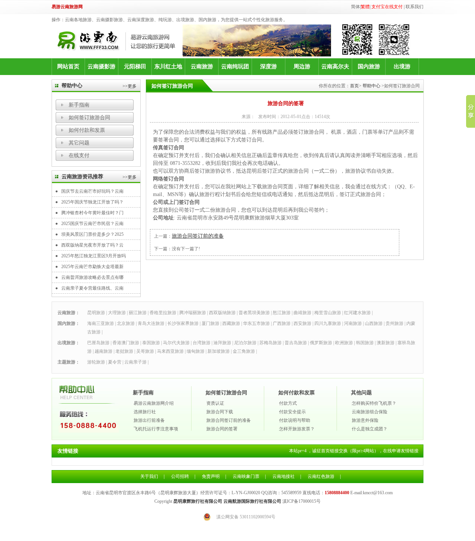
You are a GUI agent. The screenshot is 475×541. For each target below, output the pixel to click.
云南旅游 (202, 66)
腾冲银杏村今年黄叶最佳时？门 (92, 212)
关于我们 (149, 476)
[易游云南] (120, 40)
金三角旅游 (244, 351)
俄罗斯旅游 (321, 342)
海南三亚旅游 (100, 323)
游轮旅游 (96, 362)
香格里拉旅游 (163, 312)
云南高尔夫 (335, 66)
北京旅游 (126, 323)
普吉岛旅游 (296, 342)
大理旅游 (117, 312)
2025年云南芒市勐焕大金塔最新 (92, 266)
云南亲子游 (135, 362)
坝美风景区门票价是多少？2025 (92, 234)
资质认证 (215, 403)
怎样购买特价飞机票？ (374, 403)
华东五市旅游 (256, 323)
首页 (354, 85)
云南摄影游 (101, 66)
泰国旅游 (151, 342)
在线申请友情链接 (401, 450)
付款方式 (288, 403)
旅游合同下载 (219, 411)
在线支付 (79, 155)
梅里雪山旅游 (327, 312)
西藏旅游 (231, 323)
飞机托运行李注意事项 (156, 428)
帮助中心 (371, 85)
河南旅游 (353, 323)
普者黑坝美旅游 (254, 312)
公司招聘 (180, 476)
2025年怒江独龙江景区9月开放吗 (93, 255)
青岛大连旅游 (151, 323)
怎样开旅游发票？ (297, 428)
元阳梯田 (135, 66)
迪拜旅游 (222, 342)
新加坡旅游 (218, 351)
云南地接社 (283, 476)
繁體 (365, 6)
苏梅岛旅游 (270, 342)
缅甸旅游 (195, 351)
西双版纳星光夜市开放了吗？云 (92, 245)
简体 (355, 6)
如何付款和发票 (87, 130)
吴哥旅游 (145, 351)
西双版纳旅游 (222, 312)
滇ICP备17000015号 (301, 501)
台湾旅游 (201, 342)
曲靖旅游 (302, 312)
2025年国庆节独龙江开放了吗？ (92, 202)
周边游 (302, 66)
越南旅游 (103, 351)
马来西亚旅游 (170, 351)
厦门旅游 (210, 323)
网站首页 (68, 66)
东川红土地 (168, 66)
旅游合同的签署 (222, 428)
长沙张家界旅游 (183, 323)
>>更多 (129, 86)
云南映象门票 (246, 476)
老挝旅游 (124, 351)
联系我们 (414, 6)
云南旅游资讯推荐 (82, 176)
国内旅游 (369, 66)
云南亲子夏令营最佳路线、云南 (92, 288)
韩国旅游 (365, 342)
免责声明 (211, 476)
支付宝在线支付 (387, 6)
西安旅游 (302, 323)
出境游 (402, 66)
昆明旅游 (96, 312)
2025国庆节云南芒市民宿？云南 (92, 223)
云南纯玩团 (235, 66)
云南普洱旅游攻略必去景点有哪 (92, 277)
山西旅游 (374, 323)
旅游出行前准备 (149, 420)
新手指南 (79, 105)
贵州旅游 (394, 323)
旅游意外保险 (365, 420)
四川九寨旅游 (327, 323)
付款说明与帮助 (294, 420)
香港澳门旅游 (125, 342)
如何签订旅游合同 (89, 117)
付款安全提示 (292, 411)
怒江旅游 (282, 312)
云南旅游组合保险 (369, 411)
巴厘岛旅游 (98, 342)
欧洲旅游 (344, 342)
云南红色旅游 (321, 476)
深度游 (268, 66)
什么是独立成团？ (369, 428)
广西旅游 (282, 323)
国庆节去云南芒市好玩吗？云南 (92, 191)
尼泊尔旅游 (245, 342)
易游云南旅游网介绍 (154, 403)
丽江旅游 (138, 312)
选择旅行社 (145, 411)
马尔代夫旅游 (176, 342)
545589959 (291, 492)
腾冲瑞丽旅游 (192, 312)
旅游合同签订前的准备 (198, 236)
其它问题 (79, 143)
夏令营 (114, 362)
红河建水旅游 (357, 312)
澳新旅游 (385, 342)
